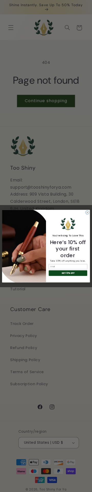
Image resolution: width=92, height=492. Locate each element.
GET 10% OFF (68, 273)
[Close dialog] (87, 212)
